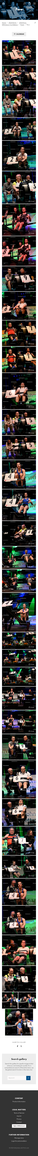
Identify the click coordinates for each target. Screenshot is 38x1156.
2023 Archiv (13, 23)
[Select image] (4, 62)
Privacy (19, 1119)
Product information (19, 1101)
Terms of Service (19, 1113)
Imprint (19, 1116)
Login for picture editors (19, 1141)
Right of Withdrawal (19, 1126)
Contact (19, 1122)
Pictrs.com (26, 1148)
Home (4, 23)
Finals (22, 25)
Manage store (19, 1138)
